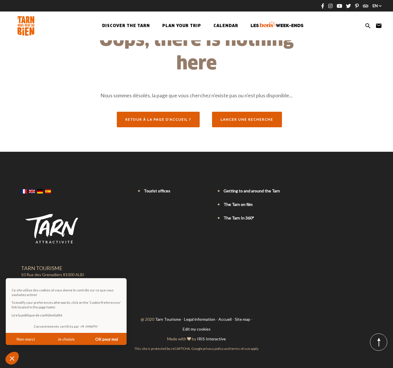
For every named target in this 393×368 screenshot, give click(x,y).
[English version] (32, 191)
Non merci (26, 339)
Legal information (199, 319)
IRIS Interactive (211, 338)
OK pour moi (106, 339)
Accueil (225, 319)
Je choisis (66, 339)
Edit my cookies (197, 329)
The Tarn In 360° (239, 217)
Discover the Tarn (126, 26)
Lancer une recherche (247, 119)
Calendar (225, 26)
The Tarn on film (238, 204)
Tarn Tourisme (168, 319)
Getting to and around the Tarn (252, 190)
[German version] (40, 191)
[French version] (24, 191)
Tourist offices (157, 190)
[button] (12, 358)
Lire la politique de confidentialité (37, 315)
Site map (242, 319)
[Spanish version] (48, 191)
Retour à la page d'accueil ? (158, 119)
